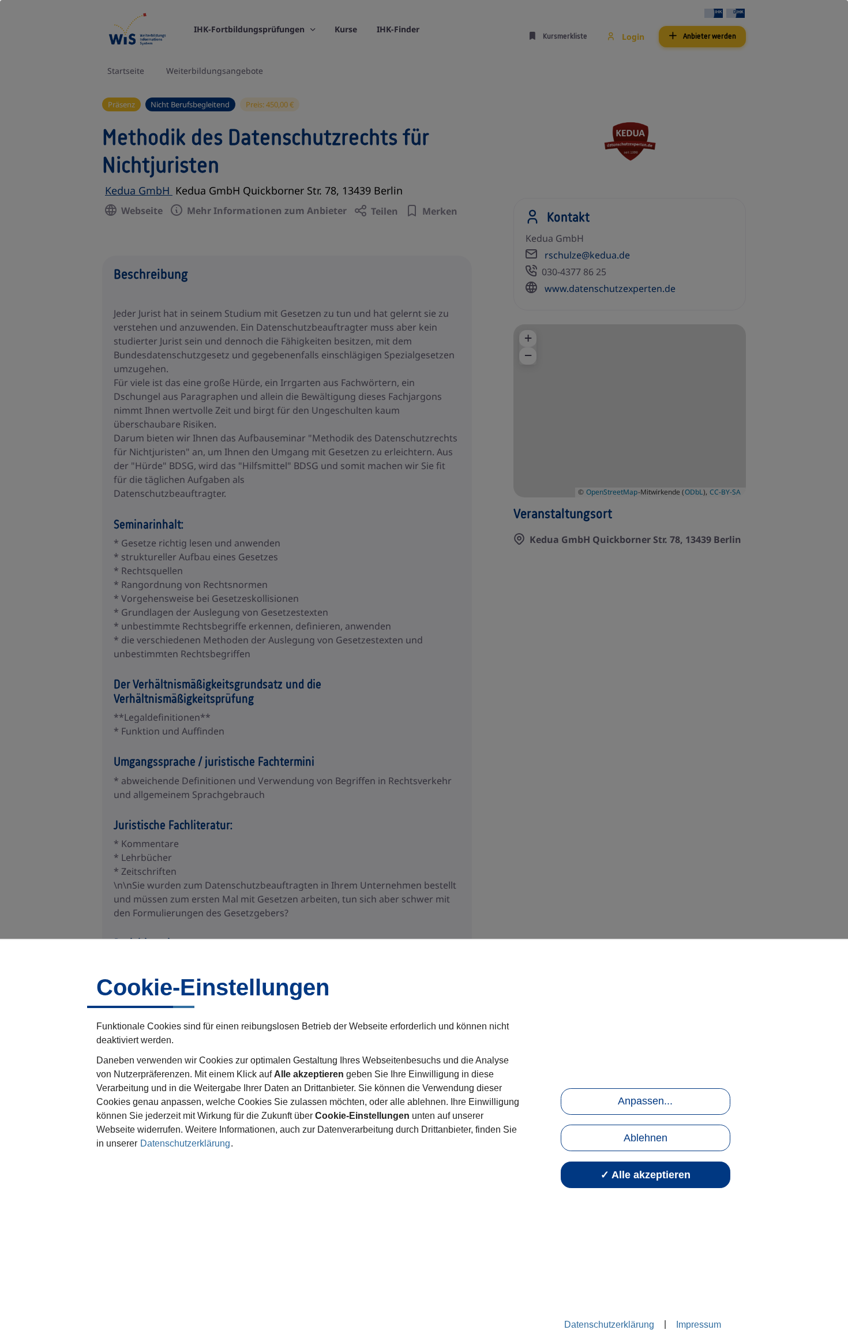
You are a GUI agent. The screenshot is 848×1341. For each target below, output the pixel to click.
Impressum (698, 1324)
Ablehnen (645, 1138)
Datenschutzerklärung (185, 1143)
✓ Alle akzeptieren (646, 1175)
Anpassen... (645, 1101)
